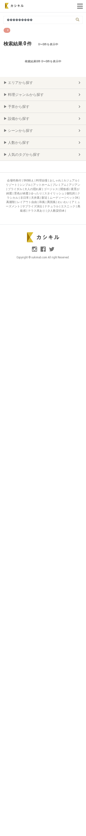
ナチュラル (51, 206)
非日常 (25, 197)
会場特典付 (14, 180)
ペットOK (72, 197)
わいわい (64, 202)
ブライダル (15, 189)
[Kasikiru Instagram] (35, 251)
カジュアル (70, 180)
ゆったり (37, 193)
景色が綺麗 (21, 193)
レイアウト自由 (27, 202)
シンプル (25, 184)
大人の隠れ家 (33, 189)
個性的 (71, 193)
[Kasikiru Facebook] (43, 251)
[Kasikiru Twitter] (52, 251)
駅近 (45, 197)
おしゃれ (56, 180)
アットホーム (42, 184)
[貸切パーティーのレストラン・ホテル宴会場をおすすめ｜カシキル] (14, 6)
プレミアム (59, 184)
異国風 (51, 202)
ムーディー (57, 197)
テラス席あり (37, 210)
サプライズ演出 (32, 206)
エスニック (68, 206)
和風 (42, 202)
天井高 (35, 197)
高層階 (11, 202)
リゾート (12, 184)
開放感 (65, 189)
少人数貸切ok (56, 210)
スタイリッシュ (54, 193)
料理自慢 (42, 180)
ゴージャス (51, 189)
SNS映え (29, 180)
